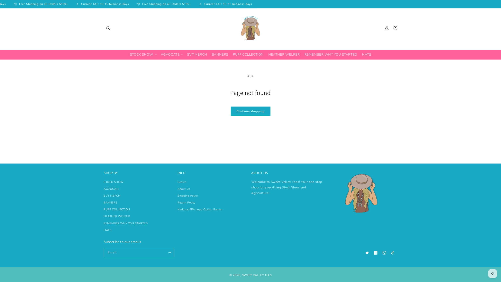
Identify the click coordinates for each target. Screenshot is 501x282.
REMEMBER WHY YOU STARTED (126, 223)
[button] (108, 28)
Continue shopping (251, 111)
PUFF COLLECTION (117, 209)
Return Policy (186, 202)
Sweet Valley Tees (257, 275)
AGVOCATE (111, 189)
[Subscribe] (169, 252)
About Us (184, 189)
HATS (107, 230)
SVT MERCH (112, 196)
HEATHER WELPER (117, 216)
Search (182, 182)
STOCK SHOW (113, 182)
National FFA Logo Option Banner (200, 209)
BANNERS (110, 202)
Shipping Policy (188, 196)
